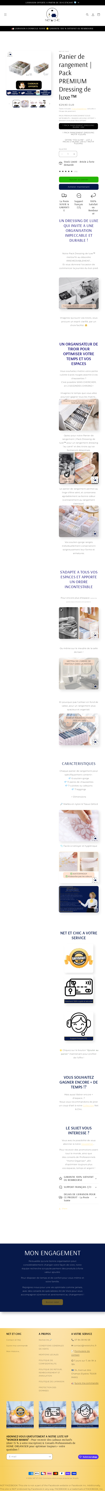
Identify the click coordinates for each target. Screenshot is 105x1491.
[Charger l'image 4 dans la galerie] (42, 104)
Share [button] (64, 1208)
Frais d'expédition (79, 109)
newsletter (87, 1144)
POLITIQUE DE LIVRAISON (51, 1381)
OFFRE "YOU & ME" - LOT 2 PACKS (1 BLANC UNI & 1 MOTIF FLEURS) (78, 142)
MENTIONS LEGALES (49, 1354)
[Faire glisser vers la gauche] (9, 104)
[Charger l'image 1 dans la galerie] (16, 104)
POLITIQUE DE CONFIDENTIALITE (47, 1362)
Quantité (63, 149)
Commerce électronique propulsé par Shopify (60, 1478)
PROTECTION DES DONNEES (47, 1389)
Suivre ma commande (17, 1345)
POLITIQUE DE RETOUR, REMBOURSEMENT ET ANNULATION (50, 1372)
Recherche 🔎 (45, 1340)
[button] (5, 14)
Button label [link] (52, 1302)
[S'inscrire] (49, 1457)
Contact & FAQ (13, 1340)
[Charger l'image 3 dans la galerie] (33, 104)
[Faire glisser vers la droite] (49, 104)
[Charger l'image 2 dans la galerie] (25, 104)
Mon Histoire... (13, 1351)
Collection (88, 1105)
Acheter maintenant (79, 187)
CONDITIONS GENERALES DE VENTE (51, 1347)
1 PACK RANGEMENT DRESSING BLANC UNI (78, 126)
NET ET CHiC (38, 1478)
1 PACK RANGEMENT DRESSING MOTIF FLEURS (78, 133)
